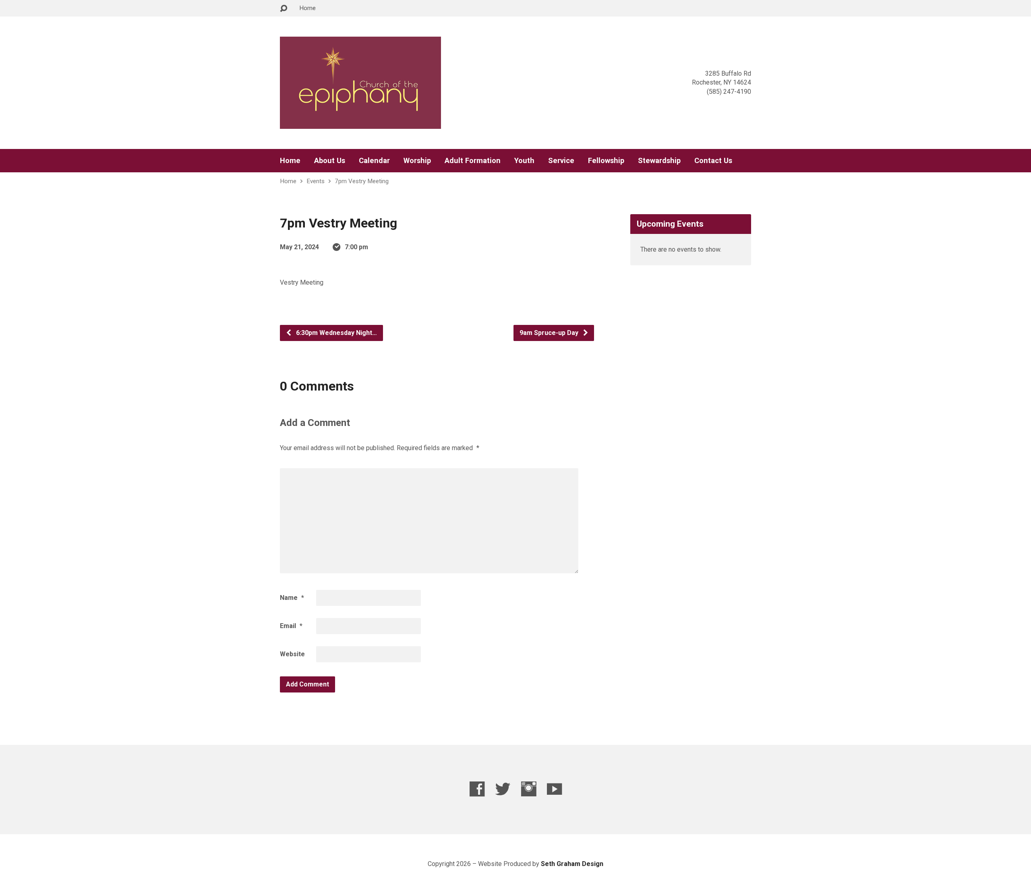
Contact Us (713, 160)
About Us (329, 160)
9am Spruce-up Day (550, 333)
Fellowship (606, 160)
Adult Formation (473, 160)
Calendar (374, 160)
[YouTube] (554, 788)
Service (561, 160)
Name (292, 597)
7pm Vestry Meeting (362, 181)
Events (315, 181)
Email (291, 626)
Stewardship (659, 160)
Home (307, 8)
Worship (417, 160)
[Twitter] (502, 788)
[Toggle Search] (283, 8)
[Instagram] (528, 788)
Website (292, 654)
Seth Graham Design (572, 864)
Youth (524, 160)
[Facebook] (477, 788)
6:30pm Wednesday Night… (335, 333)
